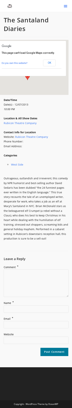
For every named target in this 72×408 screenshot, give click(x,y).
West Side (17, 164)
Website (9, 334)
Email (8, 318)
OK (49, 62)
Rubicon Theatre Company (20, 123)
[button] (65, 6)
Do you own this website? (14, 63)
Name (9, 303)
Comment (11, 267)
